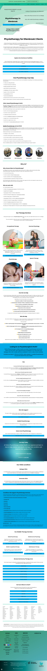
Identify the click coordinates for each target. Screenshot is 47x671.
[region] (23, 1)
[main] (13, 10)
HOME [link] (28, 4)
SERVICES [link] (37, 4)
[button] (46, 4)
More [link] (42, 4)
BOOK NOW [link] (33, 4)
